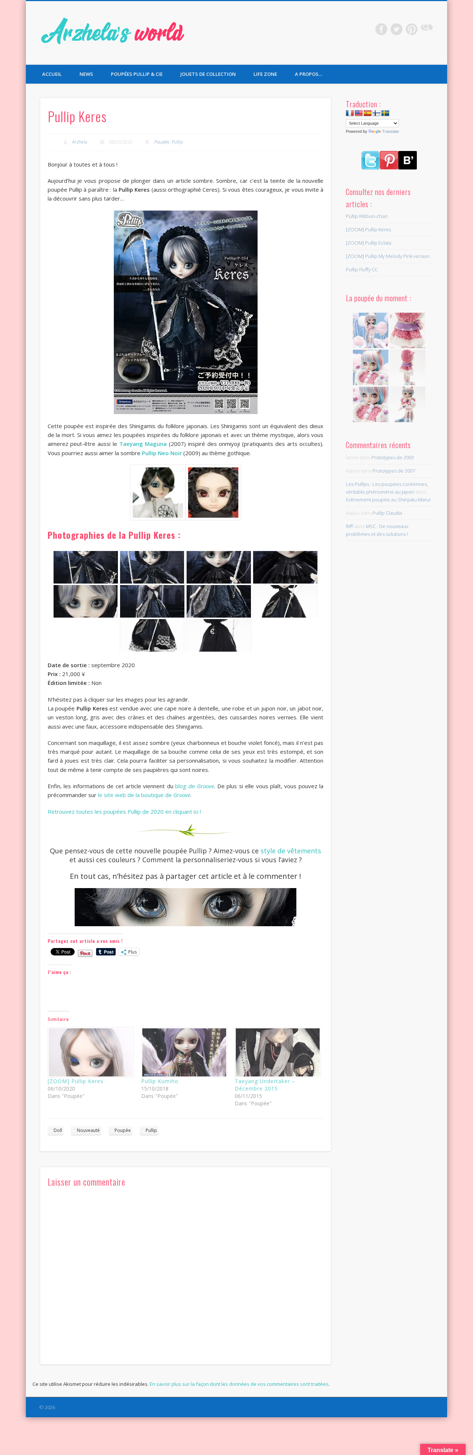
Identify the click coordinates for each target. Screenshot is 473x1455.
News (86, 74)
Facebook (381, 29)
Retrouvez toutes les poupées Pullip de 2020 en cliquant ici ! (124, 811)
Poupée (162, 142)
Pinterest (412, 29)
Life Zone (265, 74)
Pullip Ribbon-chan (367, 216)
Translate (390, 131)
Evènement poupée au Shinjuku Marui (388, 499)
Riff (349, 526)
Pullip (177, 142)
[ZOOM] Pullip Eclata (368, 242)
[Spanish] (368, 113)
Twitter (396, 29)
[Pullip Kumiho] (184, 1052)
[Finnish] (376, 113)
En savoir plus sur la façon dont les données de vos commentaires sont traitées (239, 1384)
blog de (194, 786)
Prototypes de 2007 (393, 470)
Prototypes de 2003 (392, 457)
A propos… (308, 74)
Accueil (52, 74)
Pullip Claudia (387, 513)
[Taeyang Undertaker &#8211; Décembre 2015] (278, 1052)
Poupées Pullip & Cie (137, 74)
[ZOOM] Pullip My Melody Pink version (388, 256)
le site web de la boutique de (144, 795)
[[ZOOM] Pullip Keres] (91, 1052)
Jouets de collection (208, 74)
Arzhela (79, 142)
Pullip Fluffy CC (362, 269)
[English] (359, 113)
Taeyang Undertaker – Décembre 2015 (265, 1085)
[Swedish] (385, 113)
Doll (58, 1130)
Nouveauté (88, 1130)
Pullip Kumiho (159, 1081)
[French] (350, 113)
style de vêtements (291, 850)
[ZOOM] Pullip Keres (75, 1081)
